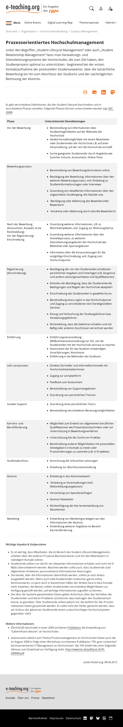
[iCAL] (110, 718)
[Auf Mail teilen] (94, 92)
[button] (15, 23)
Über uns (23, 698)
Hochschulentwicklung (53, 31)
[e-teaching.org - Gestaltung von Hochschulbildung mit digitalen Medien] (32, 6)
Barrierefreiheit (38, 718)
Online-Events (32, 22)
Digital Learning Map (60, 22)
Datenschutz (73, 718)
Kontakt (10, 698)
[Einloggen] (101, 8)
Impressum (56, 718)
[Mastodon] (92, 718)
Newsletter (48, 698)
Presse (35, 698)
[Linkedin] (85, 718)
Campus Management (84, 31)
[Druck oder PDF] (85, 92)
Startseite (11, 31)
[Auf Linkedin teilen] (103, 92)
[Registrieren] (110, 8)
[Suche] (91, 8)
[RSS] (105, 718)
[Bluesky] (98, 718)
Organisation (29, 31)
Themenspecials (89, 22)
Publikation (74, 627)
